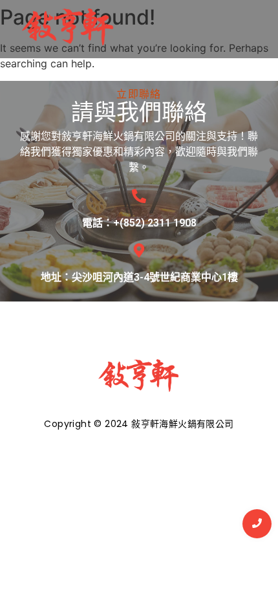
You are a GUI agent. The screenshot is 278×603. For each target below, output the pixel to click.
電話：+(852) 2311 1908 (139, 223)
